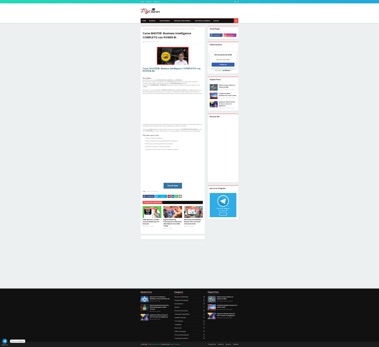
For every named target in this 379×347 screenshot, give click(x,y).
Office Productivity (190, 331)
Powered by (218, 70)
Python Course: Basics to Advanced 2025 (227, 86)
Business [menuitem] (152, 21)
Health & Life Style (190, 317)
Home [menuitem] (144, 21)
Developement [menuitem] (165, 21)
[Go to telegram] (4, 341)
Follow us (223, 64)
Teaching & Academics (190, 338)
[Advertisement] (202, 10)
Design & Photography (190, 300)
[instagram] (235, 1)
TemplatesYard (155, 344)
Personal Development (190, 335)
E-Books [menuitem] (216, 21)
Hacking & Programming (190, 314)
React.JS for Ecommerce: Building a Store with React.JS (159, 298)
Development (190, 304)
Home (142, 1)
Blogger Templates (174, 344)
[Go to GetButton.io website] (5, 345)
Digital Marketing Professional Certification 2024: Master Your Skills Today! (172, 223)
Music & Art (190, 328)
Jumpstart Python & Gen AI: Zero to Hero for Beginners (227, 104)
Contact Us (156, 1)
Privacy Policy (212, 344)
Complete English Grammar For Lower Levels (227, 94)
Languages (190, 324)
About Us (148, 1)
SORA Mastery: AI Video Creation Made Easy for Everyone (151, 222)
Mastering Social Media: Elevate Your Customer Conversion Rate (192, 222)
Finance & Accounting (190, 311)
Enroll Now (173, 186)
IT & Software (190, 321)
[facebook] (237, 1)
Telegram (235, 344)
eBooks (189, 307)
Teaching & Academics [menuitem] (202, 21)
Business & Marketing (153, 29)
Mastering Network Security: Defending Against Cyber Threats (159, 307)
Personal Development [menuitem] (182, 21)
